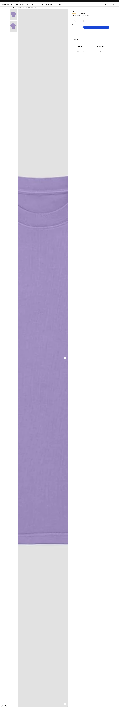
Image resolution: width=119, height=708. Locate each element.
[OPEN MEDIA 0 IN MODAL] (65, 704)
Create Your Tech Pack (57, 4)
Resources (27, 4)
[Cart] (116, 4)
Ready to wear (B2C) (35, 4)
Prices (21, 4)
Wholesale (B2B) (14, 4)
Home (19, 7)
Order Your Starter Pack (46, 4)
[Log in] (113, 4)
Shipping (77, 15)
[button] (4, 1)
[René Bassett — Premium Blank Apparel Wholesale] (5, 4)
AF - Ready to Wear (25, 7)
